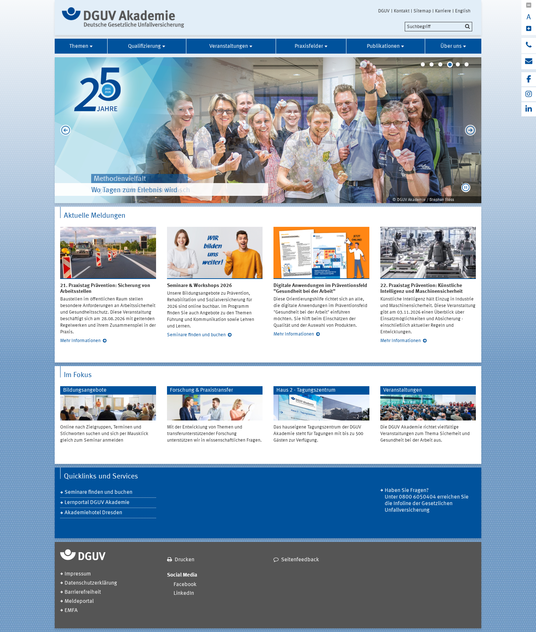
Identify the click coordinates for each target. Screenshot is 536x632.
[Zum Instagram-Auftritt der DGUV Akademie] (528, 94)
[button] (465, 187)
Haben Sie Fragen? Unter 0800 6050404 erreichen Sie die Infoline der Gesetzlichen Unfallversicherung (427, 500)
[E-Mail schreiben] (528, 61)
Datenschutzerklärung (91, 583)
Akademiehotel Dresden (93, 513)
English (462, 11)
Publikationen (383, 46)
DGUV (384, 11)
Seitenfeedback (300, 560)
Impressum (78, 574)
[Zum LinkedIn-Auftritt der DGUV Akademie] (528, 109)
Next (472, 130)
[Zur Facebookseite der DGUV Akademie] (528, 79)
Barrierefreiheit (83, 592)
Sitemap (422, 11)
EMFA (71, 610)
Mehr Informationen (80, 340)
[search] (438, 26)
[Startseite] (123, 17)
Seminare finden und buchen (196, 335)
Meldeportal (79, 601)
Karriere (443, 11)
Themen (78, 46)
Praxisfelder (309, 46)
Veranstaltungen (228, 46)
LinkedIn (184, 593)
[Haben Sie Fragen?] (528, 45)
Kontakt (401, 11)
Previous (64, 130)
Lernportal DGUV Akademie (97, 502)
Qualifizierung (144, 46)
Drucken (184, 560)
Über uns (451, 46)
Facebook (185, 585)
